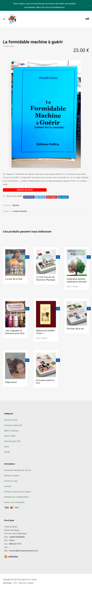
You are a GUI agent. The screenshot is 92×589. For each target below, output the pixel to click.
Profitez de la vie (75, 328)
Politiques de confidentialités (16, 497)
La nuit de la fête (13, 279)
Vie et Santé (31, 579)
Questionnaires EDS (12, 441)
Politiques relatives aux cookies (17, 492)
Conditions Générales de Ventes (17, 470)
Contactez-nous (11, 481)
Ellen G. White (10, 436)
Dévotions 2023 (10, 420)
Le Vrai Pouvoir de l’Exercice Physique (45, 278)
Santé (6, 447)
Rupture (15, 205)
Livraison (7, 486)
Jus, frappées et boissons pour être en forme (14, 333)
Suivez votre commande (14, 502)
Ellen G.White (72, 286)
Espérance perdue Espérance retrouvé (76, 280)
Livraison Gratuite (19, 211)
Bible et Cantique (11, 431)
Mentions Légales (11, 475)
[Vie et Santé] (12, 19)
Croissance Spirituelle (13, 425)
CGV (15, 583)
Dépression (11, 382)
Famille (7, 452)
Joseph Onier (8, 46)
